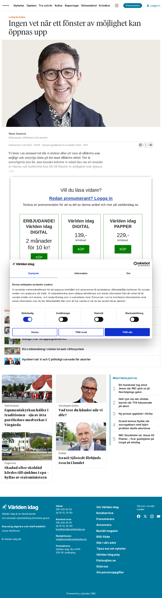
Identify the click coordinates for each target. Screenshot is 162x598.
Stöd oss (102, 566)
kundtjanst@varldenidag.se (70, 529)
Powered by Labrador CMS (81, 593)
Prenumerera (105, 519)
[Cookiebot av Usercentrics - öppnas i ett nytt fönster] (136, 264)
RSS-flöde (103, 536)
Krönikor (104, 5)
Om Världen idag (107, 507)
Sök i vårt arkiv (106, 542)
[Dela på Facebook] (140, 145)
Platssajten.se (106, 560)
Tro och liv (45, 5)
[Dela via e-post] (150, 145)
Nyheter (19, 5)
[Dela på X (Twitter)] (145, 145)
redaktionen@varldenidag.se (71, 539)
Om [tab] (128, 273)
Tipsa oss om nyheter (111, 548)
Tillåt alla (127, 332)
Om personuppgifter (110, 572)
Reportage (72, 5)
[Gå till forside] (5, 5)
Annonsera (103, 524)
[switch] (63, 319)
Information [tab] (81, 273)
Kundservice (104, 513)
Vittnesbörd (89, 5)
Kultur (58, 5)
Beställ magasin (107, 531)
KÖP (39, 257)
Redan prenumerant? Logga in (81, 198)
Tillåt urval (81, 332)
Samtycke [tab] (33, 273)
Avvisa (34, 332)
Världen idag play (108, 554)
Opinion (31, 5)
